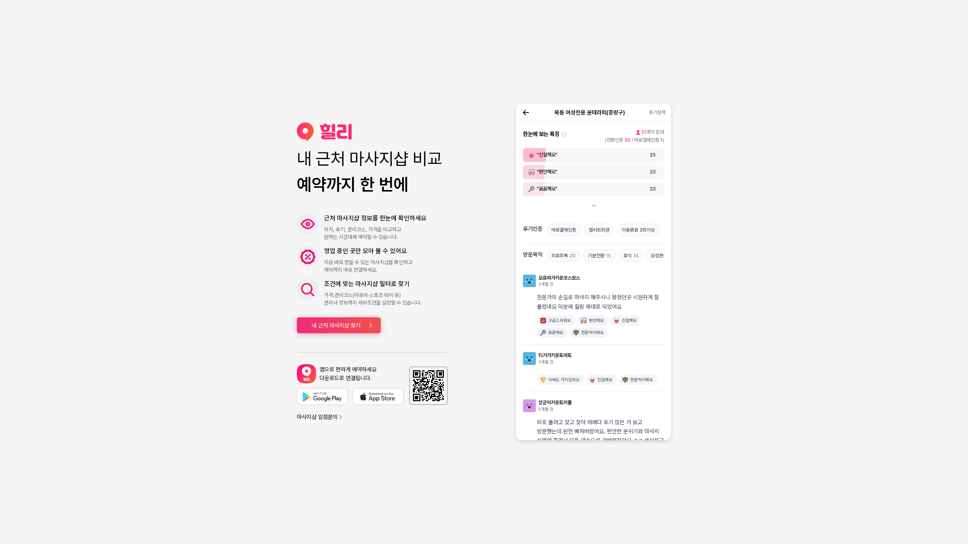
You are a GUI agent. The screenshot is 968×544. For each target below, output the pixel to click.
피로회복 (563, 255)
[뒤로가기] (526, 112)
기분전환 (599, 255)
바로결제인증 (563, 230)
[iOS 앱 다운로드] (377, 396)
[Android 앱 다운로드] (322, 396)
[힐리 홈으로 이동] (372, 132)
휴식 (631, 255)
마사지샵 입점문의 (317, 417)
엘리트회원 (599, 230)
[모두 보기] (593, 205)
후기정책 (657, 112)
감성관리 (661, 255)
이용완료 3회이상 (638, 230)
